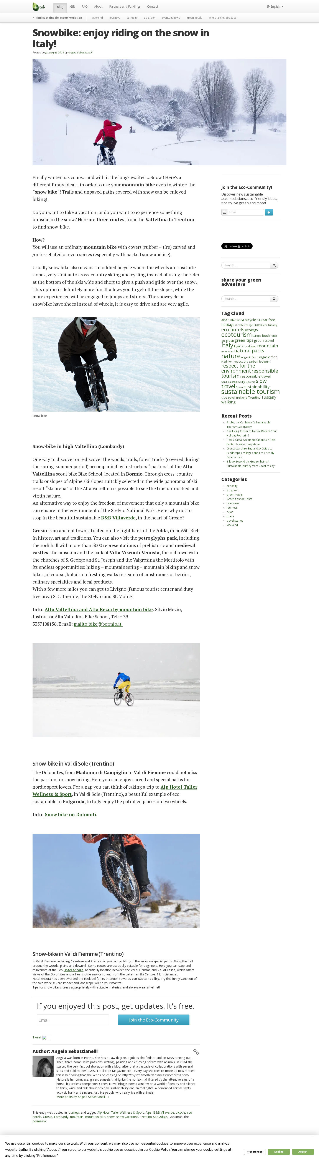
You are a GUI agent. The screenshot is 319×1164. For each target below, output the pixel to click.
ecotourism (236, 334)
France (273, 336)
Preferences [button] (46, 1156)
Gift (72, 6)
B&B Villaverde (163, 1112)
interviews (233, 503)
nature (230, 356)
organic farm (249, 357)
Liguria (238, 346)
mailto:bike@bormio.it (98, 624)
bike (259, 320)
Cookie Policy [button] (159, 1149)
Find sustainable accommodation (58, 17)
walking (228, 402)
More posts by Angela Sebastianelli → (82, 1097)
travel (231, 397)
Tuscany (268, 397)
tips (224, 397)
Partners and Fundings (125, 6)
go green (149, 17)
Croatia (258, 325)
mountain (77, 1117)
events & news (171, 17)
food (265, 335)
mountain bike (95, 1117)
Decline (278, 1151)
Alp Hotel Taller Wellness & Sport (120, 1112)
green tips (244, 340)
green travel (264, 340)
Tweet (37, 1037)
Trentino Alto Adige (153, 1117)
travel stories (235, 520)
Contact (152, 6)
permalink (39, 1121)
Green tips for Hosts (239, 499)
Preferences (255, 1151)
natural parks (249, 350)
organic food (268, 357)
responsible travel (255, 376)
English (275, 6)
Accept (302, 1151)
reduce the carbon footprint (252, 361)
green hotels (194, 17)
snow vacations (127, 1117)
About (98, 6)
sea (235, 381)
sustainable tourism (250, 391)
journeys (114, 17)
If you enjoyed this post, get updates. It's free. (115, 1006)
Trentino (254, 397)
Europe (256, 335)
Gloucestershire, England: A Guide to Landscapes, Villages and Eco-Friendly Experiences (250, 453)
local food (250, 346)
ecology (251, 329)
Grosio (47, 1117)
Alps (148, 1112)
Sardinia (226, 381)
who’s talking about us (223, 17)
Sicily (241, 382)
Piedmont (227, 361)
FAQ (85, 6)
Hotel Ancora (73, 970)
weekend (97, 17)
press (230, 516)
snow (111, 1117)
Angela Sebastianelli (80, 52)
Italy (227, 345)
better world (236, 320)
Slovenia (250, 381)
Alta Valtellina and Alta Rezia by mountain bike (99, 609)
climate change (244, 325)
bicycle (180, 1112)
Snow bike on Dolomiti (70, 814)
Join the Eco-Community (154, 1020)
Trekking (241, 398)
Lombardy (61, 1117)
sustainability (256, 386)
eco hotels (232, 329)
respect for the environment (238, 368)
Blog (60, 7)
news (230, 512)
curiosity (132, 17)
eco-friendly (270, 325)
